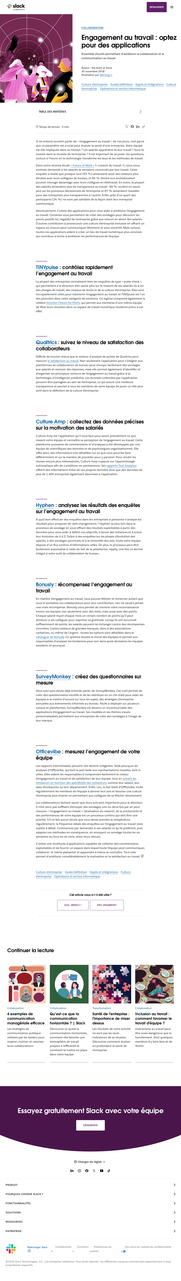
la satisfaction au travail (63, 361)
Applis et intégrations (149, 84)
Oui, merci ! (72, 905)
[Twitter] (127, 126)
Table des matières (52, 111)
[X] (94, 1171)
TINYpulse (47, 267)
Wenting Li (106, 74)
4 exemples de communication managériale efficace (26, 1018)
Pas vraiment (107, 905)
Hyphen (45, 505)
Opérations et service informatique (123, 88)
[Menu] (172, 7)
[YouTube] (101, 1171)
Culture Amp (51, 421)
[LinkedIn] (137, 126)
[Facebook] (132, 126)
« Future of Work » (82, 165)
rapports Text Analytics (121, 465)
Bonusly (45, 584)
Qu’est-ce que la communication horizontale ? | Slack (67, 1018)
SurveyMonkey (53, 676)
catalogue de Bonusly (50, 637)
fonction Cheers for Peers (63, 303)
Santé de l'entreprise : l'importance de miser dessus (111, 1018)
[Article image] (26, 984)
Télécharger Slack (37, 1247)
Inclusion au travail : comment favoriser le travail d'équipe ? (153, 1018)
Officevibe (48, 751)
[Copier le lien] (143, 126)
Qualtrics (46, 342)
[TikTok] (109, 1171)
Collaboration (92, 27)
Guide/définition (121, 84)
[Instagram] (79, 1171)
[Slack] (16, 7)
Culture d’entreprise (94, 84)
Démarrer (157, 7)
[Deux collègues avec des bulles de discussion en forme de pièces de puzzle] (69, 984)
